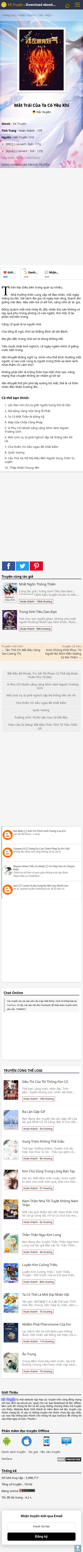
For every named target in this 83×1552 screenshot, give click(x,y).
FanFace (11, 1005)
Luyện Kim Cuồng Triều (39, 1265)
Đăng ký (41, 1536)
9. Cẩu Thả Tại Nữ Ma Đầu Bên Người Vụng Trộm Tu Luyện (40, 460)
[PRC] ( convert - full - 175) (23, 144)
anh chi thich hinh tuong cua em (46, 831)
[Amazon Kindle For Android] (12, 1441)
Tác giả (33, 1452)
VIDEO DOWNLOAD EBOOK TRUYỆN (26, 165)
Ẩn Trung (29, 1354)
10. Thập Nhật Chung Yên (22, 468)
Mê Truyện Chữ (23, 137)
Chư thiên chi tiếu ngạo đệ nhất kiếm (41, 703)
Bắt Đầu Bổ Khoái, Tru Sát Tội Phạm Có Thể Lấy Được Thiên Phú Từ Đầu (42, 675)
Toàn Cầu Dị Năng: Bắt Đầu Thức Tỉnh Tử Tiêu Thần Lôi (42, 726)
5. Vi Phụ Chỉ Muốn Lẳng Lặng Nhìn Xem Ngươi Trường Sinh (36, 429)
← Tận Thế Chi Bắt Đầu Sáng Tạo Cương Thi (21, 651)
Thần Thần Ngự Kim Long (41, 1235)
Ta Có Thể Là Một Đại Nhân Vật (45, 1294)
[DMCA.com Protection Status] (69, 1460)
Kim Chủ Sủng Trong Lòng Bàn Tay (48, 1171)
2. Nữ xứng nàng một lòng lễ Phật (27, 411)
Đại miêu (18, 831)
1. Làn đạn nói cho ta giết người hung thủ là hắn (38, 405)
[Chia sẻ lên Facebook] (8, 566)
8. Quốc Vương (15, 452)
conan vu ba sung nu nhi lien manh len (45, 885)
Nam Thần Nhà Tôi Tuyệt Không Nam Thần (50, 1203)
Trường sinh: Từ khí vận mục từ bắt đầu (41, 717)
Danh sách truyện (14, 1452)
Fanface (7, 1459)
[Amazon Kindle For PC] (66, 1445)
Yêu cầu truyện (50, 1452)
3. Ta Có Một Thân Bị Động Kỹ (24, 416)
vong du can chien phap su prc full (49, 848)
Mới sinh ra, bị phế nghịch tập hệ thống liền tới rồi (41, 695)
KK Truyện (15, 4)
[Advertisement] (41, 215)
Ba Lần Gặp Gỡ (33, 1111)
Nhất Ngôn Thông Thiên (37, 584)
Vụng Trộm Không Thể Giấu (43, 1141)
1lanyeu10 (19, 848)
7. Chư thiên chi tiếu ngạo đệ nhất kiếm (31, 447)
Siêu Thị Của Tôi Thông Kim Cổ (45, 1081)
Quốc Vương (41, 710)
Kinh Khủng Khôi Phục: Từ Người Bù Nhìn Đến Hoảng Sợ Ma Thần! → (63, 653)
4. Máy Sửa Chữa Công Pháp (24, 422)
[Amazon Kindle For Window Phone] (51, 1441)
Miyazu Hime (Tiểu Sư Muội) (29, 866)
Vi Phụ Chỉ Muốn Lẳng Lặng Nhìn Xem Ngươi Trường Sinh (42, 686)
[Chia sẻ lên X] (22, 566)
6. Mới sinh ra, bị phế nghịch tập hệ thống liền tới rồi (39, 439)
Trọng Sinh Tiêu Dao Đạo (38, 611)
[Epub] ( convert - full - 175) (24, 151)
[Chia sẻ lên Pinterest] (36, 566)
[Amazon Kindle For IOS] (32, 1441)
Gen (15, 885)
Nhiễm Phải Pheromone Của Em (46, 1324)
